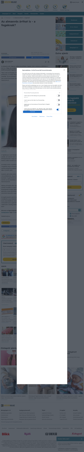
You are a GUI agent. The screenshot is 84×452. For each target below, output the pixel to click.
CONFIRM (32, 111)
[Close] (64, 70)
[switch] (58, 96)
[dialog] (42, 226)
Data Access (42, 116)
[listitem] (42, 92)
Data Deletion (34, 116)
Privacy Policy (49, 116)
